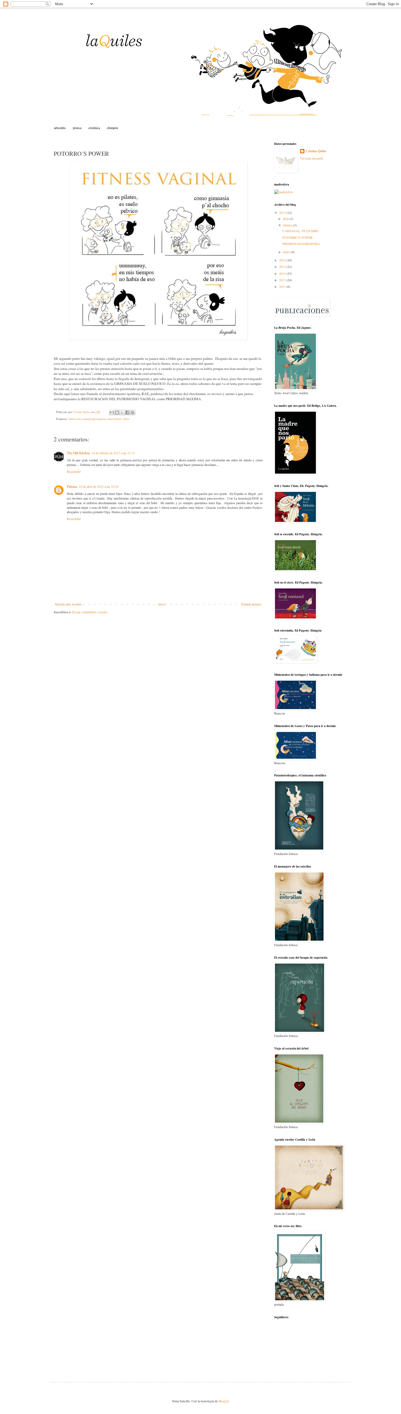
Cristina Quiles (316, 151)
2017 (282, 212)
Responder (74, 471)
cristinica (94, 127)
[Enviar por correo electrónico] (112, 412)
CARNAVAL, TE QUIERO (300, 231)
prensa (77, 127)
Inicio (161, 604)
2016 (282, 260)
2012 (282, 280)
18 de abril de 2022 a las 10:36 (98, 486)
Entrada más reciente (68, 604)
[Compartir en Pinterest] (132, 412)
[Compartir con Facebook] (127, 412)
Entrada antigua (251, 604)
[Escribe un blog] (117, 412)
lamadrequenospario (94, 419)
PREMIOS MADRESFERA (301, 243)
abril (286, 218)
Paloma (72, 486)
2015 (282, 266)
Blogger (224, 1401)
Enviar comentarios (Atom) (89, 612)
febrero (288, 225)
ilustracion (74, 419)
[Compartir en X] (122, 412)
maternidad (114, 419)
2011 (282, 286)
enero (287, 252)
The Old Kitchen (78, 453)
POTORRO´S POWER (297, 237)
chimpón (112, 127)
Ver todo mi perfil (311, 158)
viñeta (125, 419)
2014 (282, 273)
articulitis (60, 127)
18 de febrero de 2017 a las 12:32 (113, 453)
